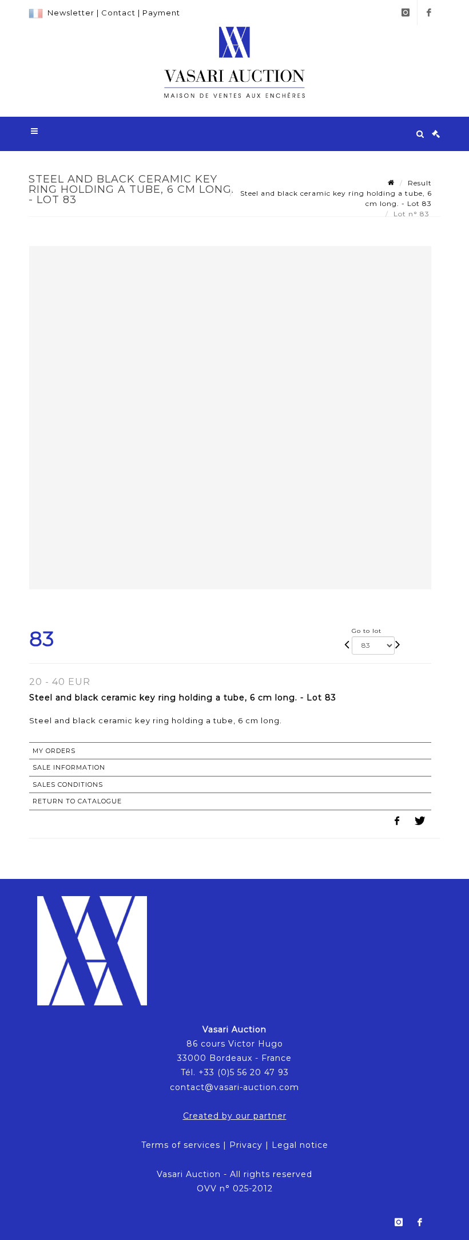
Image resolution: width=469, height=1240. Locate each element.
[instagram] (405, 12)
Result (420, 183)
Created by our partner (235, 1116)
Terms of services (180, 1145)
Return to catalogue (77, 801)
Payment (161, 12)
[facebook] (429, 12)
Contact (118, 12)
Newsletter (70, 12)
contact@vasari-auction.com (234, 1087)
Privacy (246, 1145)
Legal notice (300, 1145)
